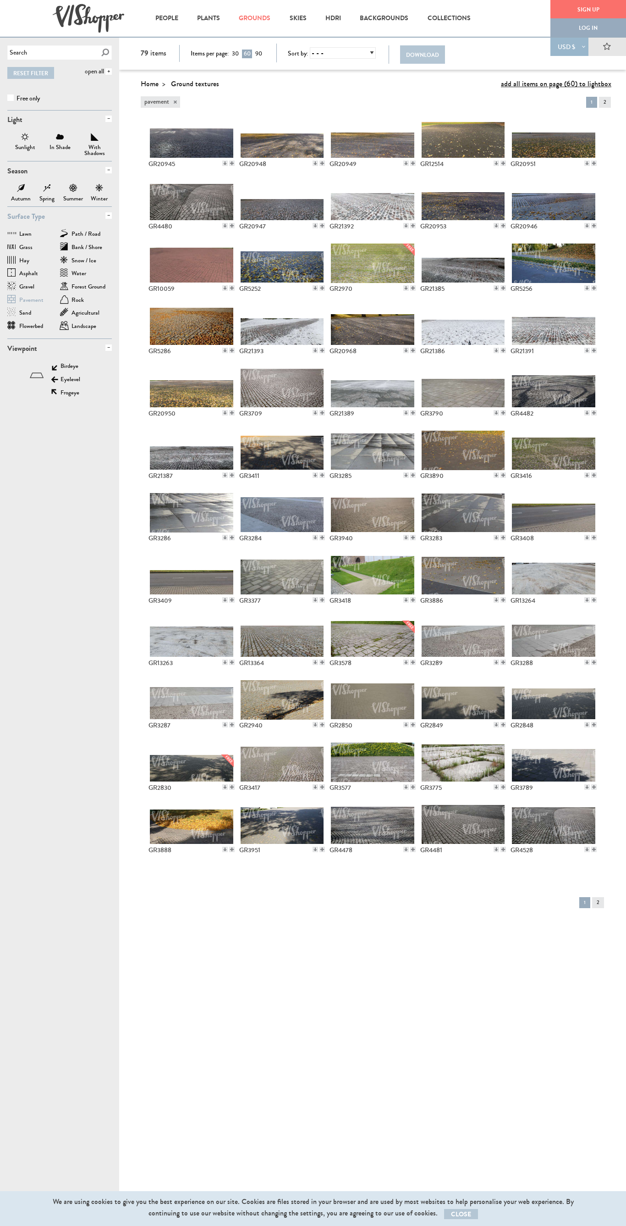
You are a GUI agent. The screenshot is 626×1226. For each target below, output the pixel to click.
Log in (588, 28)
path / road (85, 234)
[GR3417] (282, 762)
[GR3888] (191, 824)
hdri (333, 18)
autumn (21, 188)
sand (25, 313)
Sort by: (298, 53)
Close (461, 1214)
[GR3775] (463, 762)
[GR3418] (372, 575)
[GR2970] (372, 263)
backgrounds (384, 18)
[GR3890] (463, 450)
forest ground (88, 287)
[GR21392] (372, 201)
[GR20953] (463, 201)
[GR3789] (554, 762)
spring (47, 188)
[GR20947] (282, 201)
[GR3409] (191, 575)
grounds (254, 18)
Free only (27, 98)
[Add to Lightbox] (232, 163)
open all (94, 71)
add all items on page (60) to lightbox (556, 83)
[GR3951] (282, 824)
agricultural (85, 313)
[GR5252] (282, 263)
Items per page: (210, 53)
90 (258, 54)
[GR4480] (191, 201)
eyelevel (70, 380)
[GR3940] (372, 512)
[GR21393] (282, 325)
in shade (60, 138)
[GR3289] (463, 637)
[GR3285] (372, 450)
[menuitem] (166, 18)
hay (24, 261)
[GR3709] (282, 388)
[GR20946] (554, 201)
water (78, 274)
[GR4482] (554, 388)
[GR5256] (554, 263)
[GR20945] (191, 138)
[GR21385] (463, 263)
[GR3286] (191, 512)
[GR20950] (191, 388)
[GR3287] (191, 700)
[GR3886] (463, 575)
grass (26, 247)
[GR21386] (463, 325)
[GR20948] (282, 138)
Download (422, 55)
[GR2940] (282, 700)
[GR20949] (372, 138)
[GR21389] (372, 388)
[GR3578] (372, 637)
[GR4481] (463, 824)
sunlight (25, 138)
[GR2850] (372, 700)
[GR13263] (191, 637)
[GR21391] (554, 325)
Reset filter (30, 73)
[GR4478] (372, 824)
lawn (25, 234)
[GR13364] (282, 637)
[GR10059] (191, 263)
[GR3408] (554, 512)
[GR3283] (463, 512)
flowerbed (31, 326)
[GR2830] (191, 762)
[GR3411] (282, 450)
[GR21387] (191, 450)
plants (208, 18)
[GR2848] (554, 700)
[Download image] (225, 163)
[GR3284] (282, 512)
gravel (26, 287)
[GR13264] (554, 575)
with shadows (95, 138)
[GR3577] (372, 762)
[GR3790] (463, 388)
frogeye (69, 393)
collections (449, 18)
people (166, 18)
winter (99, 188)
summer (73, 188)
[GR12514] (463, 138)
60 (247, 54)
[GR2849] (463, 700)
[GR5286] (191, 325)
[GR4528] (554, 824)
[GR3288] (554, 637)
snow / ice (83, 261)
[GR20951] (554, 138)
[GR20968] (372, 325)
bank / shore (86, 247)
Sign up (588, 10)
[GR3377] (282, 575)
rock (77, 300)
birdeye (69, 366)
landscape (83, 326)
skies (298, 18)
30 (235, 54)
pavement (31, 300)
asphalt (28, 274)
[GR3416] (554, 450)
